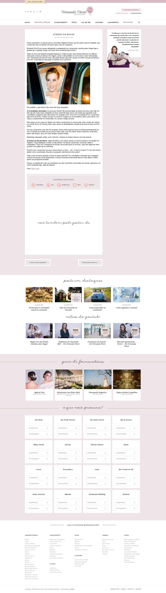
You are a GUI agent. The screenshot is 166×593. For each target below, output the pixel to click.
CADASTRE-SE (137, 1)
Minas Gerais (29, 556)
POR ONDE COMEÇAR (42, 22)
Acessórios (79, 539)
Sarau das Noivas (56, 572)
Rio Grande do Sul (31, 568)
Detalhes (127, 550)
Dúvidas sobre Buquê (39, 344)
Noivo (77, 548)
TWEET (79, 185)
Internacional (79, 564)
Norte (27, 560)
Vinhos (104, 554)
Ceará (27, 541)
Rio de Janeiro (30, 566)
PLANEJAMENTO (61, 22)
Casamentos (33, 428)
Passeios (105, 548)
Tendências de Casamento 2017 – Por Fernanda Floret (68, 343)
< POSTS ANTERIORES (37, 262)
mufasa (72, 589)
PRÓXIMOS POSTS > (90, 262)
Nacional (78, 566)
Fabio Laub (35, 169)
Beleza (77, 541)
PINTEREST (91, 185)
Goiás (27, 552)
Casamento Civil (55, 541)
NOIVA (27, 22)
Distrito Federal (30, 548)
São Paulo (28, 572)
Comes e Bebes (129, 543)
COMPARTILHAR (65, 185)
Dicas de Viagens (81, 562)
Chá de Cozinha (55, 545)
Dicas (52, 548)
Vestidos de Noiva (81, 550)
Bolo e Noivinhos (130, 541)
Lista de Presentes (56, 554)
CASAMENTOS (113, 22)
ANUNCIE (138, 589)
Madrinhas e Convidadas (83, 545)
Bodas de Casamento (57, 539)
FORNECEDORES (136, 13)
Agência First (39, 392)
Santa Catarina (30, 570)
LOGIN (131, 1)
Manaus (27, 554)
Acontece (53, 568)
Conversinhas (55, 570)
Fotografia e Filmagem (132, 554)
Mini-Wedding (129, 558)
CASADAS (99, 22)
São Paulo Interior (31, 577)
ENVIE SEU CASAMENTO (131, 10)
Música (126, 560)
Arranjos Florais (108, 539)
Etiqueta (53, 552)
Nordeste (28, 558)
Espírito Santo (30, 550)
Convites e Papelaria (131, 545)
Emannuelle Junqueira (98, 392)
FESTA (74, 22)
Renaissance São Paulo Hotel (68, 392)
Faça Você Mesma (130, 552)
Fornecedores (34, 434)
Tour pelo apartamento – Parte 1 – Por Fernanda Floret (126, 344)
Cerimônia (53, 543)
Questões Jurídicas (57, 558)
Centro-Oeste (30, 543)
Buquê (77, 543)
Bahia (27, 539)
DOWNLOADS (128, 22)
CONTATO (130, 589)
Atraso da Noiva (63, 34)
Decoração (106, 543)
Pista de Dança (129, 562)
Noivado (53, 556)
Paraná (27, 562)
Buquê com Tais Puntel (39, 342)
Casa (104, 541)
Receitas (105, 552)
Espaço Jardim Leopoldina (126, 392)
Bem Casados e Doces (132, 539)
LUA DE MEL (86, 22)
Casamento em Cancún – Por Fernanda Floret (97, 343)
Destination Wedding (32, 545)
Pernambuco (29, 564)
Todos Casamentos (31, 579)
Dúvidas (52, 550)
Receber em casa (108, 550)
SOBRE (123, 589)
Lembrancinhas (129, 556)
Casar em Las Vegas (82, 560)
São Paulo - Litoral (31, 575)
